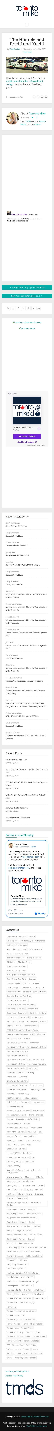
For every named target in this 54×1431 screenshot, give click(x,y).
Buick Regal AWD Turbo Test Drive (21, 975)
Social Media (35, 1251)
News (20, 1194)
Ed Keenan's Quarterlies (36, 1021)
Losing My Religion (14, 1161)
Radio (31, 1222)
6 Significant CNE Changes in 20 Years (22, 716)
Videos (35, 1349)
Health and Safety (14, 1098)
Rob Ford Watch (35, 1234)
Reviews (36, 1226)
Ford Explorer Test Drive (16, 1055)
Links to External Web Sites (18, 1157)
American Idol (12, 941)
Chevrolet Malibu (13, 992)
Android (10, 945)
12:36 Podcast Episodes (16, 936)
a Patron (37, 124)
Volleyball (10, 1353)
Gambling (23, 1076)
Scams (31, 1239)
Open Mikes (22, 1198)
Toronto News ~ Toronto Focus (20, 1328)
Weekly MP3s (22, 1353)
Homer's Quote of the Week (18, 1110)
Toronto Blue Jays (27, 1302)
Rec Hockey (25, 1226)
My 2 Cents (18, 1189)
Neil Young (11, 1194)
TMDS (28, 121)
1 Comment (27, 52)
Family (35, 1030)
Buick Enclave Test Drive (17, 966)
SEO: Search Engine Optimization (20, 1243)
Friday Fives (11, 1076)
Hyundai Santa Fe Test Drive (18, 1123)
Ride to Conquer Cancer (16, 1234)
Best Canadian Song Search (18, 953)
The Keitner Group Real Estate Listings (22, 1281)
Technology (11, 1260)
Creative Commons (41, 1417)
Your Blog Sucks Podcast (25, 1358)
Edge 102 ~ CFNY (14, 1025)
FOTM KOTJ (33, 1068)
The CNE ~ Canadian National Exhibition (23, 1273)
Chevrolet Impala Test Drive (33, 987)
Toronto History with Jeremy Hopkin (21, 1311)
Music (9, 1189)
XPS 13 (9, 1358)
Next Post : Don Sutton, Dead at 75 (26, 296)
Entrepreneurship (31, 1025)
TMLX (9, 1294)
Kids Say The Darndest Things (19, 1144)
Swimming (19, 1256)
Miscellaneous (28, 1181)
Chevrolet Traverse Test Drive (19, 996)
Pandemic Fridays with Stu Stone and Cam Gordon (24, 1203)
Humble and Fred (16, 97)
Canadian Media (13, 983)
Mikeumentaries (13, 1181)
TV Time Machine (14, 1349)
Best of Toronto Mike (15, 958)
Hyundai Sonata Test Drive (17, 1127)
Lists (33, 1157)
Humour (10, 1119)
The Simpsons (12, 1285)
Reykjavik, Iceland (24, 1230)
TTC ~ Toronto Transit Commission (21, 1345)
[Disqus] (27, 173)
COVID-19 (32, 1013)
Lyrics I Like (29, 1161)
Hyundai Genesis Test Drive (27, 1119)
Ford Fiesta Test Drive (16, 1059)
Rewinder (10, 1230)
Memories (29, 1177)
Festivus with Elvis (14, 1038)
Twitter (27, 1349)
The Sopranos (27, 1285)
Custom (42, 1013)
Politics (21, 1213)
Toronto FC (11, 1307)
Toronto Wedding (14, 1341)
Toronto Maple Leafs (15, 1315)
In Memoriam (36, 1127)
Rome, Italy (11, 1239)
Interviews (32, 1132)
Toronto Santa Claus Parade (18, 1336)
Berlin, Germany (35, 949)
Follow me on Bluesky (20, 835)
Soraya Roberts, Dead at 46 (17, 545)
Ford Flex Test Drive (36, 1059)
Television (23, 1260)
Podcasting (11, 1213)
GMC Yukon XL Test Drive (17, 1081)
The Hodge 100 (27, 1277)
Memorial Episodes (14, 1177)
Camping (32, 979)
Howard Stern (38, 1110)
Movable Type (29, 1185)
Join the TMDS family (14, 1376)
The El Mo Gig (12, 1277)
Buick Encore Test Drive (16, 970)
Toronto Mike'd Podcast (32, 1324)
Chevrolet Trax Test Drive (17, 1000)
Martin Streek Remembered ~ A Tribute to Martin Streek (24, 1171)
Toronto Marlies (13, 1324)
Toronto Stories (39, 1336)
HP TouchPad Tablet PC (16, 1115)
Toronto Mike (15, 49)
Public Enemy (12, 1222)
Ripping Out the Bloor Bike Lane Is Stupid (24, 681)
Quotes (23, 1222)
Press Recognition (34, 1213)
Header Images (24, 1093)
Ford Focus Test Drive (16, 1064)
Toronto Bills (12, 1302)
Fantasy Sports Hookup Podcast (20, 1034)
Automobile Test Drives (16, 949)
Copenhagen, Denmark (16, 1013)
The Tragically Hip (14, 1290)
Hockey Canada (38, 1102)
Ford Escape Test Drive (36, 1047)
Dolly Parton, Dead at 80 (16, 526)
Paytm (22, 1209)
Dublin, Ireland (37, 1017)
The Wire (27, 1290)
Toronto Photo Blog (15, 1332)
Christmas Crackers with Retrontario (21, 1004)
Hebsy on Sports (30, 1098)
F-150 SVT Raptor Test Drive (18, 1030)
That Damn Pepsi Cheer (16, 1268)
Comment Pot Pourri (15, 1009)
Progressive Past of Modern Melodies (22, 1218)
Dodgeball (24, 1017)
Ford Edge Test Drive (15, 1047)
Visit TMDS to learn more (36, 1426)
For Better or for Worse (16, 1042)
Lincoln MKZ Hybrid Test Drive (19, 1153)
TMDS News (39, 1290)
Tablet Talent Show (34, 1256)
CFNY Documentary (31, 983)
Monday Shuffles (13, 1185)
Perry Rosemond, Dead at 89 (18, 817)
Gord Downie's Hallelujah (17, 1089)
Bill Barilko (11, 962)
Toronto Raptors (33, 1332)
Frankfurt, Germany (26, 1072)
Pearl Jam (32, 1209)
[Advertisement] (27, 360)
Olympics (10, 1198)
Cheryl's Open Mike (14, 536)
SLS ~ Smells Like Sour (37, 1247)
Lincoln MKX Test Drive (16, 1149)
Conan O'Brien (32, 1009)
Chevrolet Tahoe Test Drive (34, 992)
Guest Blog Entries (37, 1089)
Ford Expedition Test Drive (17, 1051)
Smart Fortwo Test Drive (17, 1251)
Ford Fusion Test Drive (37, 1064)
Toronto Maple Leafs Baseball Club (21, 1319)
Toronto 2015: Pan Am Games (19, 1298)
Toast (16, 1294)
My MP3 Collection (34, 1189)
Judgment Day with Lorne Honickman (22, 1136)
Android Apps (21, 945)
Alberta (32, 936)
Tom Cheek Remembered (32, 1294)
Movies (41, 1185)
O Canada (39, 1194)
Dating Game (12, 1017)
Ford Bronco (34, 1042)
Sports (9, 1256)
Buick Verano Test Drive (16, 979)
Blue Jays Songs (24, 962)
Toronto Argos (40, 1298)
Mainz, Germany (13, 1166)
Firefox (27, 1038)
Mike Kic (39, 1177)
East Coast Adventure (15, 1021)
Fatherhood (40, 1034)
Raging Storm (12, 1226)
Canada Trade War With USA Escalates (23, 565)
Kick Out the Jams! (33, 1140)
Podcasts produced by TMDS (17, 1371)
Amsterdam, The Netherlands (33, 941)
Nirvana (29, 1194)
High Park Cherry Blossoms (18, 1102)
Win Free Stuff (36, 1353)
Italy (40, 1132)
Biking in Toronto (34, 958)
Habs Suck (11, 1093)
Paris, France (12, 1209)
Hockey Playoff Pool (15, 1106)
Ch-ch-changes (13, 987)
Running (22, 1239)
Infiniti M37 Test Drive (16, 1132)
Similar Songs (12, 1247)
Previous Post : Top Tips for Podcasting (28, 287)
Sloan (22, 1247)
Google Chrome (36, 1085)
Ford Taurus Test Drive (16, 1068)
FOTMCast (11, 1072)
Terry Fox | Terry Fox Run (17, 1264)
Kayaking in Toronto (15, 1140)
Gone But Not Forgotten (17, 1085)
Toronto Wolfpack (31, 1341)
